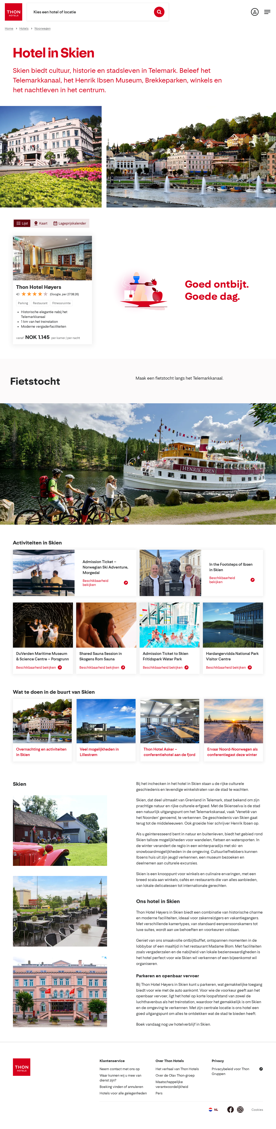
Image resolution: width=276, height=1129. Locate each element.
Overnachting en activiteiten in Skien (41, 752)
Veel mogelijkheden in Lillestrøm (99, 752)
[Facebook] (230, 1109)
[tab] (21, 223)
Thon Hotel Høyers (38, 287)
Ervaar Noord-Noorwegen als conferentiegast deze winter (232, 752)
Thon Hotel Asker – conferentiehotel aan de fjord (169, 752)
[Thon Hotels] (13, 12)
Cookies (257, 1109)
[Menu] (267, 12)
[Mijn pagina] (255, 12)
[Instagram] (240, 1109)
